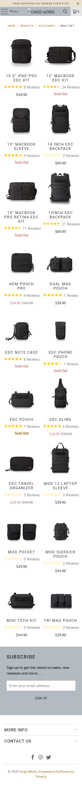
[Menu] (2, 11)
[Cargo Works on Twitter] (48, 757)
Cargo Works (28, 771)
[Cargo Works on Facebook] (32, 757)
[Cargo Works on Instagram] (40, 757)
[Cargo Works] (41, 11)
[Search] (65, 11)
